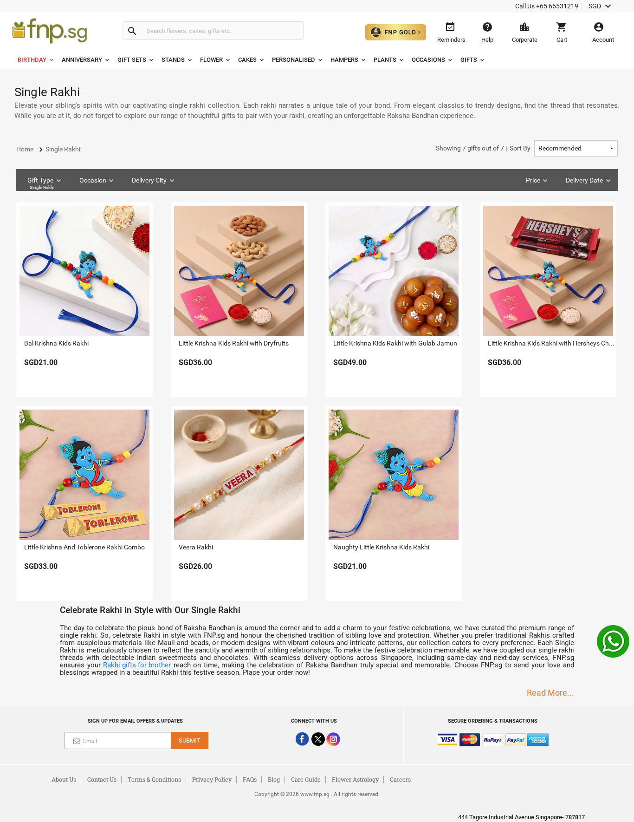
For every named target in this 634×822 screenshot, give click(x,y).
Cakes (247, 59)
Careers (400, 779)
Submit (190, 740)
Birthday (32, 59)
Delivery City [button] (149, 180)
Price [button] (533, 180)
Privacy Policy (212, 779)
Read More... (550, 693)
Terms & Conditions (154, 779)
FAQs (250, 779)
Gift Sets (131, 59)
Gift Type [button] (40, 183)
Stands (173, 59)
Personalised (293, 59)
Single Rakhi (42, 187)
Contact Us (101, 779)
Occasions (428, 59)
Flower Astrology (355, 779)
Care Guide (306, 779)
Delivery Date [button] (584, 180)
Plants (385, 59)
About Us (64, 779)
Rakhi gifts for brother (137, 665)
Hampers (344, 59)
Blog (274, 779)
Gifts (468, 59)
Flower (211, 59)
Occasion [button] (92, 180)
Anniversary (82, 59)
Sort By (483, 148)
